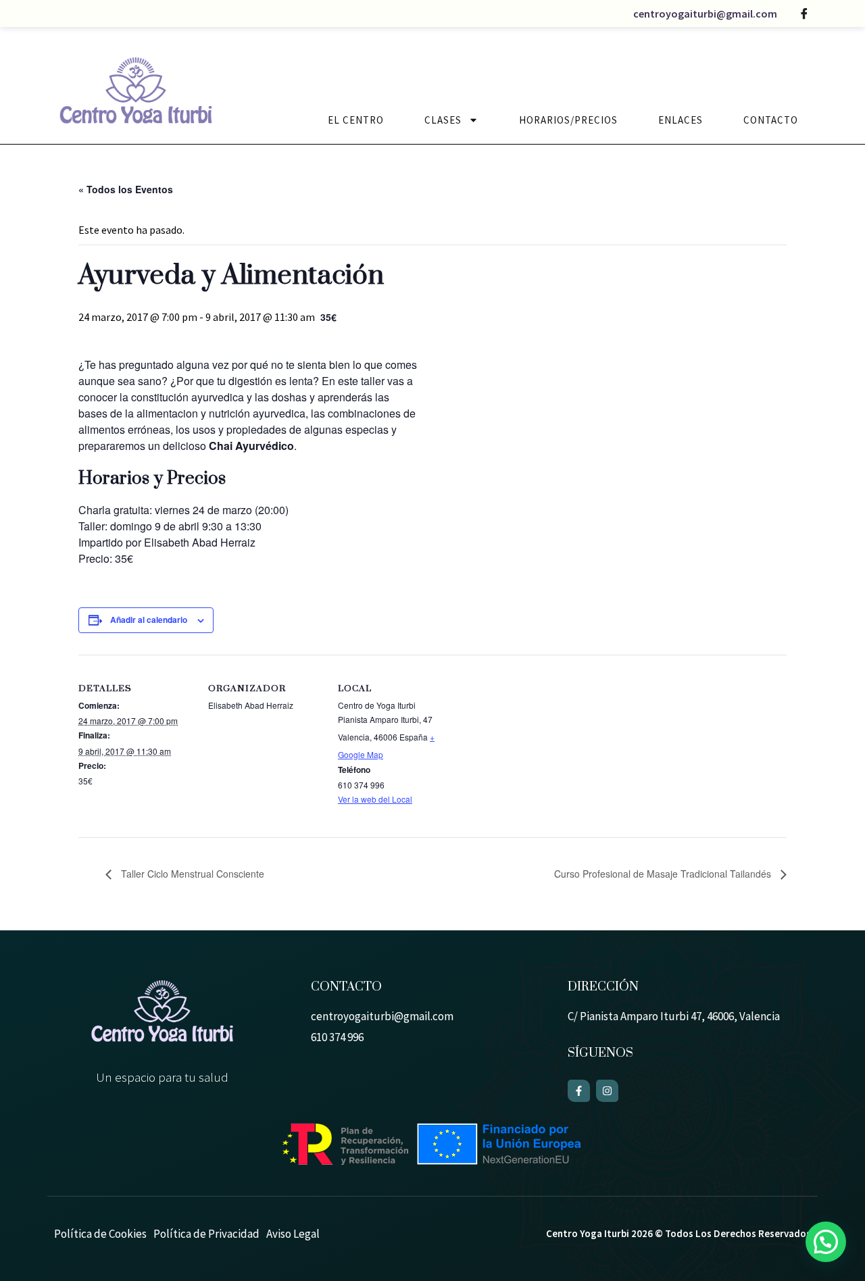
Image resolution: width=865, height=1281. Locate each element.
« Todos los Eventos (125, 189)
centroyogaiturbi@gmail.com (705, 13)
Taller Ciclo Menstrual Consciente (191, 873)
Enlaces (680, 120)
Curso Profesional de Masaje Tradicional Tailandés (664, 873)
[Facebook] (804, 13)
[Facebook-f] (579, 1091)
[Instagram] (607, 1091)
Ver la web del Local (375, 799)
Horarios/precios (568, 120)
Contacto (770, 120)
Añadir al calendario (148, 619)
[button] (826, 1242)
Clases (443, 120)
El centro (356, 120)
